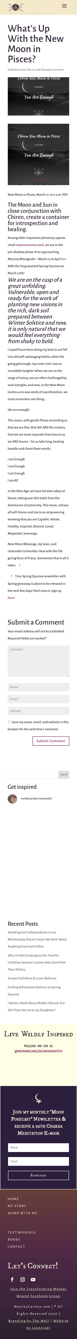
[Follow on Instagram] (22, 1279)
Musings (45, 69)
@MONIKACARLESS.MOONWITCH (39, 1051)
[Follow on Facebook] (12, 1279)
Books (14, 1239)
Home (13, 1199)
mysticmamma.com (29, 245)
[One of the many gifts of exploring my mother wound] (9, 1076)
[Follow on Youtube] (33, 1279)
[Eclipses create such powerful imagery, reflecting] (38, 895)
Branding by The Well (28, 1321)
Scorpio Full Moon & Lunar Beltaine (32, 978)
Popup (38, 1182)
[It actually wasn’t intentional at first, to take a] (28, 1076)
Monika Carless (18, 69)
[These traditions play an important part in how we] (38, 860)
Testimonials (22, 1232)
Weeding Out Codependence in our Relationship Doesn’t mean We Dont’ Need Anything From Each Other (37, 939)
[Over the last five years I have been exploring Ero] (38, 825)
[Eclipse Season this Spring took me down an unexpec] (67, 1065)
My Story (17, 1206)
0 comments (57, 69)
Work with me (23, 1213)
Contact (16, 1246)
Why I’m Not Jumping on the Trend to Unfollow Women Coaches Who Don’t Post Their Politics (37, 962)
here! (11, 598)
